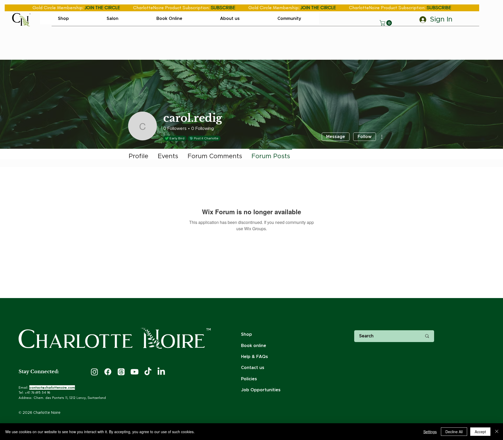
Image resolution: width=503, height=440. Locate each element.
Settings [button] (430, 431)
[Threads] (121, 371)
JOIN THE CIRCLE (102, 7)
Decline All (454, 431)
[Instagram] (94, 371)
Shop (246, 334)
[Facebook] (107, 371)
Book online (253, 346)
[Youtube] (134, 371)
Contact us (252, 368)
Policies (249, 379)
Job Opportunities (261, 390)
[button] (386, 23)
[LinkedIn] (161, 371)
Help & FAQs (254, 357)
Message (335, 137)
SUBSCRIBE (223, 7)
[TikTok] (147, 371)
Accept (480, 431)
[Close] (497, 431)
